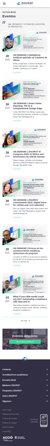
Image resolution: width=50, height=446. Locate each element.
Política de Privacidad (10, 414)
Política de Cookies (9, 418)
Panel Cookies (7, 427)
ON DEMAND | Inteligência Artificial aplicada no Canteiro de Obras (30, 57)
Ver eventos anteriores (25, 342)
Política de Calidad (9, 423)
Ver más (24, 321)
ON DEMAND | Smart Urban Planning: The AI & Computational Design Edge (27, 106)
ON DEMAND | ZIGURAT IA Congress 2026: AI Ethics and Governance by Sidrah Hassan (29, 154)
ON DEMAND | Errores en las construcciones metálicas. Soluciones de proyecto (28, 251)
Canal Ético (6, 431)
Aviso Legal (6, 410)
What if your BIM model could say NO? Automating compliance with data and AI (30, 299)
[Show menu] (4, 3)
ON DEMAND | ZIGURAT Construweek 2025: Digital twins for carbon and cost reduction (29, 202)
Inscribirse (17, 72)
